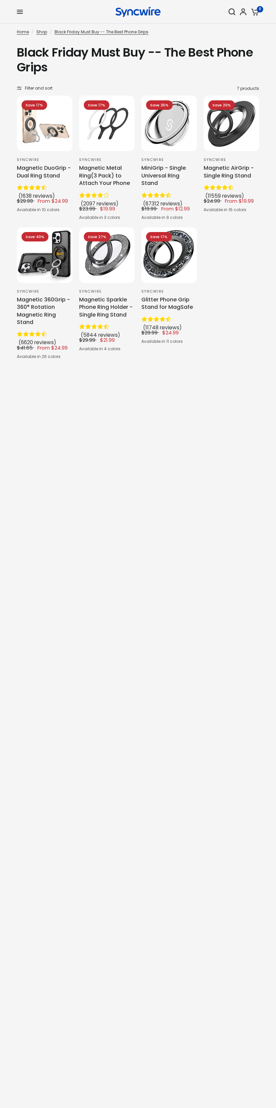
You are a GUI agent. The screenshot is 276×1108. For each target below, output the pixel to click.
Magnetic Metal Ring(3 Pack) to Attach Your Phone (104, 175)
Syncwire (28, 159)
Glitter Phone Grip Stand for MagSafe (167, 303)
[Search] (232, 12)
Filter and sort (39, 88)
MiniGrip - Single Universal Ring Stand (163, 175)
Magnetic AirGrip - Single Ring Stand (229, 171)
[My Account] (243, 12)
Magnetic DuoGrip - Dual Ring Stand (44, 171)
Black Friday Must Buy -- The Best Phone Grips (101, 32)
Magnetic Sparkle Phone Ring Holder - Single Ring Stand (106, 307)
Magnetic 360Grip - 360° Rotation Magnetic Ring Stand (43, 311)
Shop (41, 32)
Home (23, 32)
